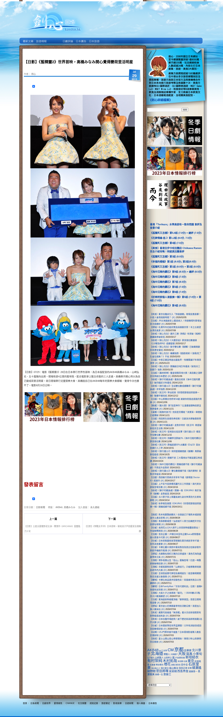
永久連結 (94, 507)
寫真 (189, 654)
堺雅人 (167, 654)
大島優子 (174, 654)
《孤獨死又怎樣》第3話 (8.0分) (167, 256)
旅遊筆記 (105, 703)
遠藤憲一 (193, 671)
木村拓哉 (170, 661)
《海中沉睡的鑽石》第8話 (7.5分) (168, 276)
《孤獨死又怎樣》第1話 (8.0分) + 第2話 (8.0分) (175, 266)
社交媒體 (82, 703)
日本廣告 (80, 39)
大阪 (182, 654)
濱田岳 (178, 665)
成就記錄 (94, 703)
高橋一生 (159, 674)
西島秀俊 (182, 671)
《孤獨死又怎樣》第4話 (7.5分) (167, 243)
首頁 (25, 703)
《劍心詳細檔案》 (160, 100)
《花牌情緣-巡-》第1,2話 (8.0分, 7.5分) (171, 237)
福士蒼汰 (165, 668)
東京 (191, 661)
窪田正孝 (183, 668)
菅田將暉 (162, 671)
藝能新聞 (41, 39)
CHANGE (70, 703)
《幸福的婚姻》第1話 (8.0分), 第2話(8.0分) (173, 261)
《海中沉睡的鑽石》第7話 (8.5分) (168, 281)
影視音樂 (117, 703)
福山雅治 (173, 668)
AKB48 (59, 507)
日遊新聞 (129, 703)
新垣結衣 (192, 657)
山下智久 (150, 658)
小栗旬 (197, 654)
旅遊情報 (54, 39)
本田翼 (180, 661)
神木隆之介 (155, 668)
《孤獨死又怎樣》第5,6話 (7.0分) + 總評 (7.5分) (175, 232)
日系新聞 (34, 703)
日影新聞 (40, 507)
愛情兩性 (58, 703)
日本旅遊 (94, 39)
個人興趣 (141, 703)
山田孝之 (168, 658)
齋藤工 (167, 674)
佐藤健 (187, 650)
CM (171, 650)
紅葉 (190, 668)
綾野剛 (151, 671)
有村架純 (154, 661)
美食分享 (107, 39)
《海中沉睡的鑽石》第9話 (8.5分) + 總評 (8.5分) (176, 271)
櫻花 (167, 664)
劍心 (33, 73)
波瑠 (173, 665)
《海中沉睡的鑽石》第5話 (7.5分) (168, 286)
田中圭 (184, 664)
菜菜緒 (173, 671)
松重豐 (152, 665)
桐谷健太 (160, 665)
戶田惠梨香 (180, 658)
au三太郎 (163, 650)
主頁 (27, 39)
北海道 (157, 653)
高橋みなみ (69, 507)
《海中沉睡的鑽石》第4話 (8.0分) (168, 305)
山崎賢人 (159, 657)
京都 (179, 649)
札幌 (185, 661)
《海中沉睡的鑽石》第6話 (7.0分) (168, 292)
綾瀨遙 (196, 668)
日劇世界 (67, 39)
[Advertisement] (53, 450)
